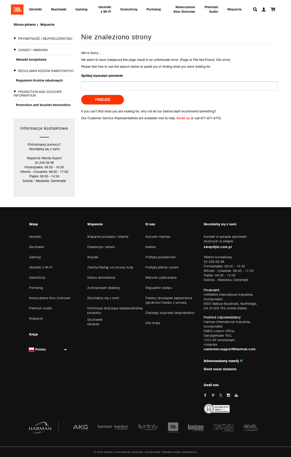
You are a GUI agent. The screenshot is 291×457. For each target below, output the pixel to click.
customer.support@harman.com (230, 349)
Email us (183, 118)
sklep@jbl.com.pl (218, 247)
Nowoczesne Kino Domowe (184, 9)
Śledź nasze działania (220, 369)
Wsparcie (234, 9)
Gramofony (128, 9)
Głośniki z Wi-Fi (104, 9)
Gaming (81, 9)
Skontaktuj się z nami (220, 224)
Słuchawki (58, 9)
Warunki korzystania (31, 59)
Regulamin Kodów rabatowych (39, 80)
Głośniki (35, 9)
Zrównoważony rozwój (222, 361)
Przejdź (102, 100)
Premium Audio (211, 9)
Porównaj (153, 9)
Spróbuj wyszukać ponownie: (102, 75)
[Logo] (18, 9)
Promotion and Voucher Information (43, 105)
